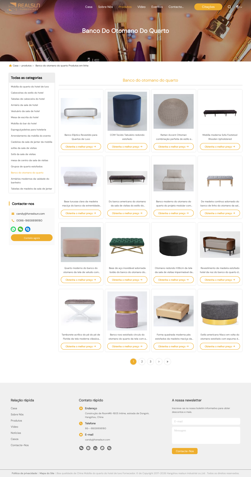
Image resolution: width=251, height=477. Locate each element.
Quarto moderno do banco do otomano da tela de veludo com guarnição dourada (81, 272)
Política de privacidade (24, 473)
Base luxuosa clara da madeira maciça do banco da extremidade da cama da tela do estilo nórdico (81, 205)
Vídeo (141, 7)
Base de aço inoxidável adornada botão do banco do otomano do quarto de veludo (127, 272)
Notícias (16, 433)
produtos (125, 7)
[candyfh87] (28, 229)
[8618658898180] (102, 449)
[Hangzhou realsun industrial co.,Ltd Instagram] (88, 449)
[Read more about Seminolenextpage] (159, 362)
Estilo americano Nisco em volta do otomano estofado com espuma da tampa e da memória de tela (219, 338)
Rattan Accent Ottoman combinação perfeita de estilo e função (173, 139)
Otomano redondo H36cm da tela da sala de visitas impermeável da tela (173, 272)
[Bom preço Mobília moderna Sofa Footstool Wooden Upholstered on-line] (220, 111)
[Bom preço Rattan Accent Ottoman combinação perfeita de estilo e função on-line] (174, 111)
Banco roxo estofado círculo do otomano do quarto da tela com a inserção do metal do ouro (127, 338)
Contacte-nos (177, 7)
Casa (88, 7)
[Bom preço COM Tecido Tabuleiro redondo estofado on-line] (127, 111)
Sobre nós (105, 7)
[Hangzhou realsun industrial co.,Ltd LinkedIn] (95, 449)
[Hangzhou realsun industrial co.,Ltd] (24, 7)
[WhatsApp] (13, 229)
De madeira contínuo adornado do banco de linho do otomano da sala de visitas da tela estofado (220, 205)
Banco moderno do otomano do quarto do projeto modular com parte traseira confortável (173, 205)
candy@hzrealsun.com (30, 213)
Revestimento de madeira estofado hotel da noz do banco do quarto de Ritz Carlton (220, 272)
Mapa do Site (47, 473)
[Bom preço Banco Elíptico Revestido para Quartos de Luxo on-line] (81, 111)
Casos (14, 439)
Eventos (157, 7)
